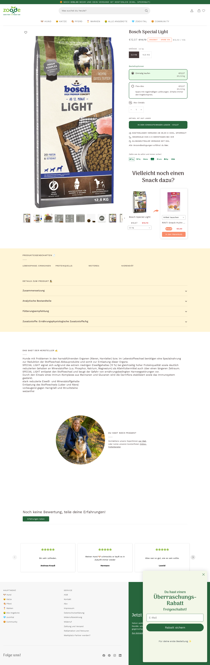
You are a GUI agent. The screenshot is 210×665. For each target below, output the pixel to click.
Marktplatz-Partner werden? (77, 635)
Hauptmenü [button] (9, 590)
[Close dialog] (203, 574)
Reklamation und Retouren (76, 631)
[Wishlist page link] (203, 10)
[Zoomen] (27, 207)
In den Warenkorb (173, 234)
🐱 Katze (7, 599)
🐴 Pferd (7, 604)
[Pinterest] (109, 655)
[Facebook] (104, 655)
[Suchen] (146, 10)
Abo (66, 604)
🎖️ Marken (8, 608)
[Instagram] (114, 655)
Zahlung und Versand (73, 626)
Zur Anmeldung (139, 633)
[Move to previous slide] (15, 557)
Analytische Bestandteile (37, 300)
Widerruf (68, 622)
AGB (66, 595)
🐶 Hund (7, 595)
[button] (46, 21)
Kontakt (67, 599)
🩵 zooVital (8, 617)
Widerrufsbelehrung (73, 617)
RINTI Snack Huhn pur (174, 222)
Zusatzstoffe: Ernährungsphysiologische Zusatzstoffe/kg (55, 321)
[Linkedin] (120, 655)
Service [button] (68, 590)
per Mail (142, 441)
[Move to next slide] (194, 557)
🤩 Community (10, 622)
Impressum (69, 608)
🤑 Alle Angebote (11, 613)
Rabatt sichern (175, 627)
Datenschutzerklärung (74, 613)
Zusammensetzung (34, 290)
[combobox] (104, 10)
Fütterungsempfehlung (36, 311)
